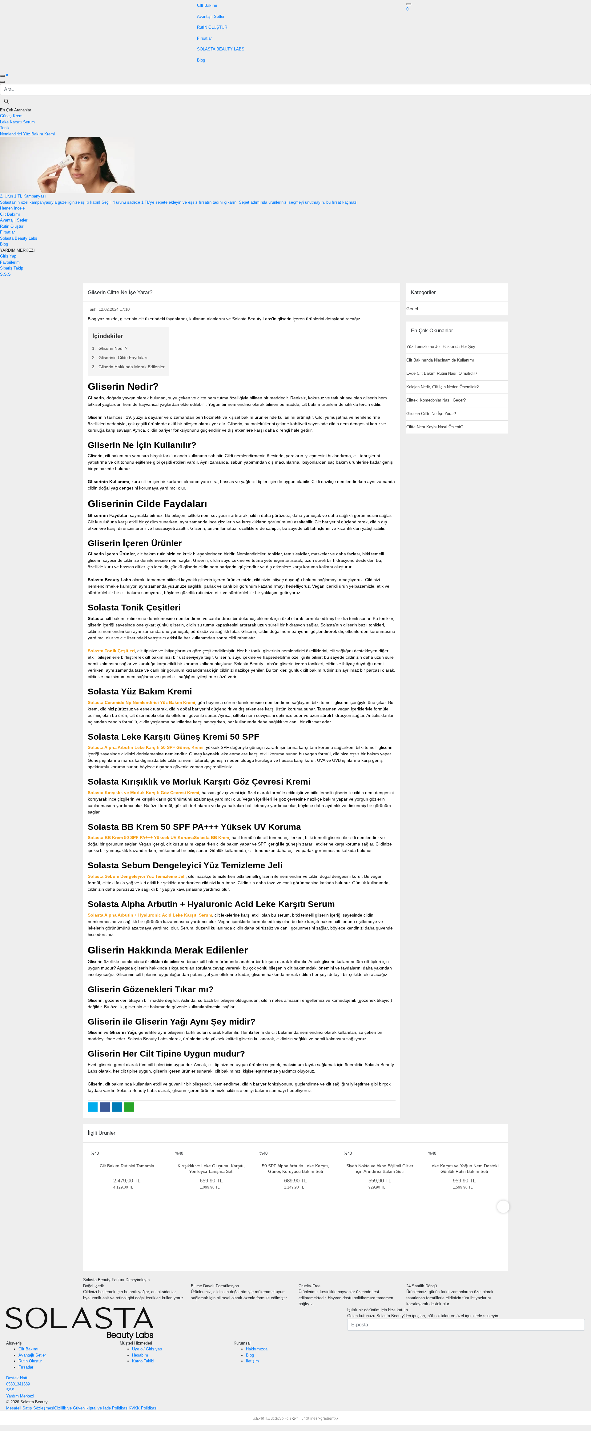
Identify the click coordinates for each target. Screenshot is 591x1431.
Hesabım (140, 1355)
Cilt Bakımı (28, 1349)
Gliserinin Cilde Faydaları (122, 357)
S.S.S (5, 274)
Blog (250, 1355)
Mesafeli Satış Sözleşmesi (30, 1408)
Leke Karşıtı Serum (17, 122)
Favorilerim (10, 262)
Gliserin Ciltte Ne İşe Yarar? (431, 413)
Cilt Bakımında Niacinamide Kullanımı (440, 360)
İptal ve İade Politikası (109, 1408)
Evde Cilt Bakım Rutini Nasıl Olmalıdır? (441, 373)
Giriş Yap (8, 256)
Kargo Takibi (143, 1361)
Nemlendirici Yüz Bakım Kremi (27, 134)
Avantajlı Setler (32, 1355)
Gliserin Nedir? (112, 348)
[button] (407, 9)
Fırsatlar (25, 1367)
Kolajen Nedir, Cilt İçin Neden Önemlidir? (442, 387)
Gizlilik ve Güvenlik (71, 1408)
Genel (412, 308)
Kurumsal (242, 1343)
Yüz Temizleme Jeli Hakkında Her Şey (440, 346)
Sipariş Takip (11, 268)
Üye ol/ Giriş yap (147, 1349)
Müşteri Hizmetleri (136, 1343)
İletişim (252, 1361)
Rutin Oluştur (30, 1361)
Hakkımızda (256, 1349)
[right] (503, 1206)
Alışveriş (14, 1343)
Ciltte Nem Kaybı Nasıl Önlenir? (434, 427)
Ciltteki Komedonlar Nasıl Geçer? (436, 400)
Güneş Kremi (11, 116)
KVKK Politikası (143, 1408)
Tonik (5, 128)
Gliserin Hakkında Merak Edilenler (131, 366)
